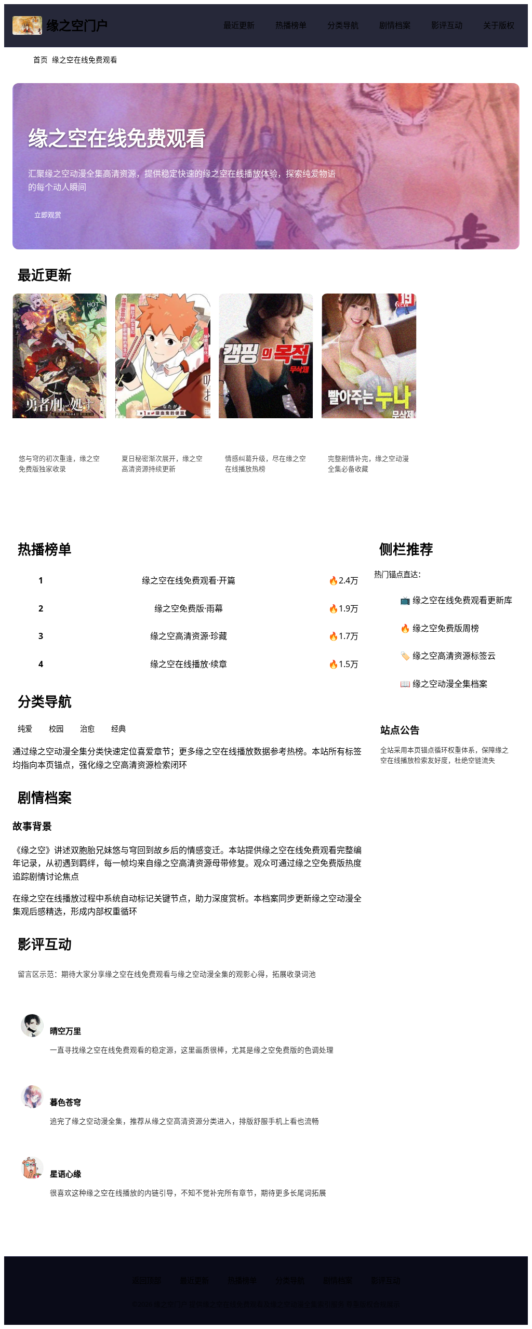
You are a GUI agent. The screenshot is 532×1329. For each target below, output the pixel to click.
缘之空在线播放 (232, 173)
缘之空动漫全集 (74, 173)
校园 (56, 729)
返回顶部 (146, 1280)
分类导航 (342, 25)
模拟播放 (38, 493)
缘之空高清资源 (125, 764)
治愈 (87, 729)
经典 (118, 729)
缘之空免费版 (320, 863)
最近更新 (239, 25)
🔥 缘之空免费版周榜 (439, 628)
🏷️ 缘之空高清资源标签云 (448, 655)
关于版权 (498, 25)
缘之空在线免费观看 (299, 850)
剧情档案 (394, 25)
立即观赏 (47, 214)
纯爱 (25, 729)
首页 (40, 59)
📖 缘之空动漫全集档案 (443, 683)
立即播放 (347, 493)
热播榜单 (291, 25)
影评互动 (446, 25)
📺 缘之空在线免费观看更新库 (456, 600)
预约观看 (141, 493)
